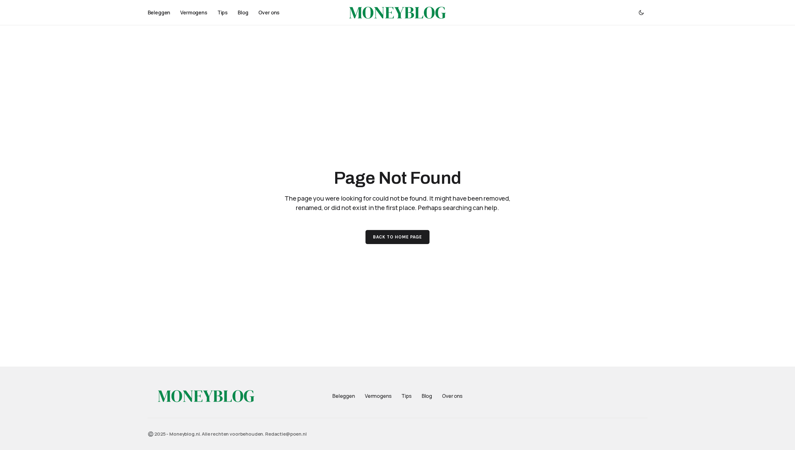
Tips (406, 395)
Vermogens (378, 395)
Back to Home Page (397, 237)
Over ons (452, 395)
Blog (427, 395)
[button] (641, 12)
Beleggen (343, 395)
